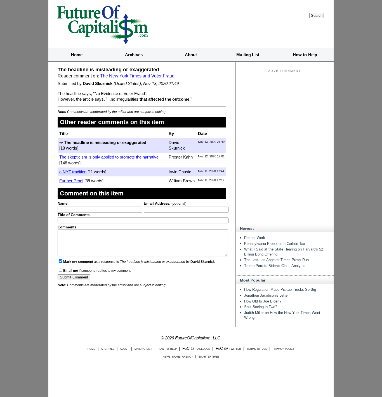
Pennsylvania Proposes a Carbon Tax (274, 244)
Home (76, 54)
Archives (134, 54)
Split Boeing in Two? (260, 307)
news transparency (178, 356)
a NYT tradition (72, 171)
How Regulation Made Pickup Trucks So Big (280, 289)
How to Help (305, 54)
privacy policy (283, 348)
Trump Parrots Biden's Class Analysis (274, 266)
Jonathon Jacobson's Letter (266, 295)
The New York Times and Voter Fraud (137, 76)
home (91, 348)
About (191, 54)
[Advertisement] (285, 109)
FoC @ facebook (196, 348)
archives (107, 348)
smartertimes (209, 356)
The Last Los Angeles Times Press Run (276, 260)
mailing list (143, 348)
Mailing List (247, 54)
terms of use (257, 348)
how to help (167, 348)
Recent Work (254, 238)
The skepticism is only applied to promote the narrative (109, 157)
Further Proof (71, 180)
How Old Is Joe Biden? (262, 301)
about (124, 348)
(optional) (165, 203)
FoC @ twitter (228, 348)
